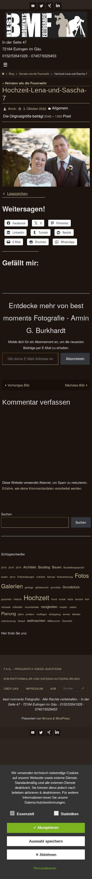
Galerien (12, 582)
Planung (8, 610)
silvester (76, 610)
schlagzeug (55, 610)
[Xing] (49, 5)
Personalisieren (45, 868)
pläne (21, 610)
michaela (5, 603)
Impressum (34, 685)
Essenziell (25, 814)
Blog (11, 73)
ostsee (72, 603)
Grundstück (71, 583)
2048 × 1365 (53, 114)
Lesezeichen (17, 190)
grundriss (56, 583)
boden (4, 573)
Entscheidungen (25, 573)
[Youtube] (33, 5)
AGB (53, 685)
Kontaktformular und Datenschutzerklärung (41, 675)
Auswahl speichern (46, 841)
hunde (62, 595)
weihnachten (36, 616)
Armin (12, 108)
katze (70, 595)
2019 (18, 563)
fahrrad (51, 573)
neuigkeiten (49, 603)
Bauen (56, 563)
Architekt (29, 563)
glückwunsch (42, 583)
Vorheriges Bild (18, 381)
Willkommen (53, 617)
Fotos (82, 572)
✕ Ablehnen (46, 855)
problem (30, 610)
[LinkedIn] (57, 5)
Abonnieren (75, 355)
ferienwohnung (65, 573)
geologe (29, 583)
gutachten (6, 595)
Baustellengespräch (73, 563)
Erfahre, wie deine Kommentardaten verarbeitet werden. (42, 484)
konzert (79, 595)
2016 (3, 563)
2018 (11, 563)
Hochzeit (36, 593)
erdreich (40, 573)
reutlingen (41, 610)
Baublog (44, 563)
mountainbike (32, 603)
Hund (54, 595)
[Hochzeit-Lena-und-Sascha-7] (46, 155)
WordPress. (63, 715)
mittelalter (18, 603)
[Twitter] (41, 5)
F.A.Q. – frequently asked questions (33, 665)
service (66, 610)
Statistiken (70, 814)
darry (12, 573)
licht (87, 595)
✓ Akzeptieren (46, 828)
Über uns (11, 685)
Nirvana (47, 715)
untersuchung (8, 617)
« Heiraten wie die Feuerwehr (24, 83)
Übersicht (67, 617)
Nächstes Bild (74, 381)
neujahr (63, 603)
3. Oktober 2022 (34, 108)
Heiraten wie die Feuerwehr (34, 73)
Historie (18, 595)
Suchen (6, 510)
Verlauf (21, 617)
